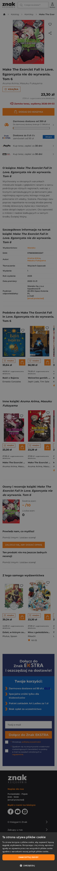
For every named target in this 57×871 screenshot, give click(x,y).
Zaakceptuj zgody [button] (28, 857)
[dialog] (28, 851)
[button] (28, 865)
